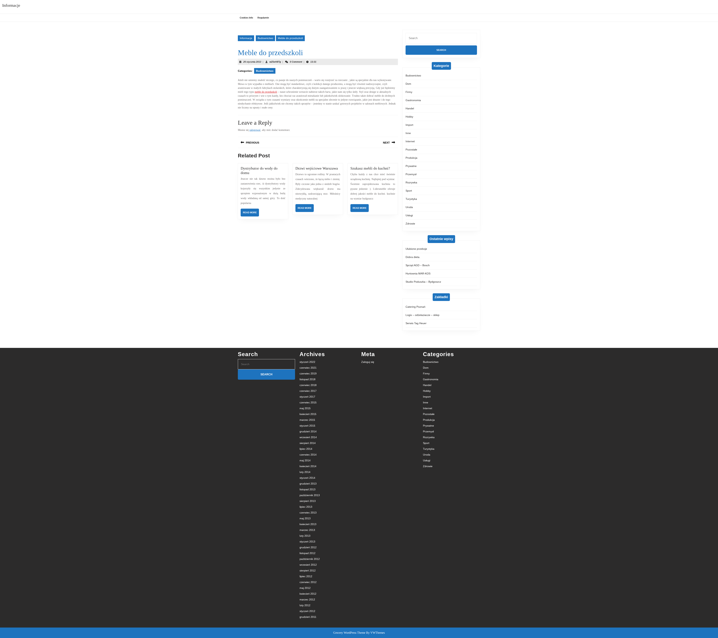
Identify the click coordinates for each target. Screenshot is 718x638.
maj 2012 (305, 587)
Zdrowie (410, 223)
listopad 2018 (307, 379)
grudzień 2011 (308, 616)
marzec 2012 (307, 599)
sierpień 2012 (308, 570)
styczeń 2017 (307, 396)
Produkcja (411, 157)
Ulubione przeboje (416, 248)
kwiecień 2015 (308, 414)
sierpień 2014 (308, 443)
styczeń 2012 (307, 611)
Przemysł (411, 174)
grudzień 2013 (308, 483)
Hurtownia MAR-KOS (418, 273)
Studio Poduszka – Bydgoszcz (423, 281)
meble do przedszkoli (266, 91)
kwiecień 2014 (308, 466)
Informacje (11, 5)
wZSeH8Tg (275, 62)
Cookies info (246, 17)
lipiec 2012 (306, 576)
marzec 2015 (307, 419)
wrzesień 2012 (308, 564)
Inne (408, 133)
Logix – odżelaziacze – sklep (422, 314)
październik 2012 (310, 558)
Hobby (409, 116)
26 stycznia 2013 (252, 62)
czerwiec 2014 (308, 454)
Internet (410, 141)
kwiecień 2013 (308, 524)
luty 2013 (305, 535)
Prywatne (411, 166)
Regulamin (263, 17)
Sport (409, 190)
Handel (410, 108)
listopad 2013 (307, 489)
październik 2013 (310, 495)
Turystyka (411, 198)
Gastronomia (413, 100)
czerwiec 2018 (308, 385)
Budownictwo (265, 38)
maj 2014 (305, 460)
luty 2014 (305, 472)
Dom (408, 83)
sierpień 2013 (308, 500)
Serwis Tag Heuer (416, 323)
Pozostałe (411, 149)
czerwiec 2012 (308, 582)
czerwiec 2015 (308, 402)
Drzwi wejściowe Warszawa (316, 168)
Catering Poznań (415, 306)
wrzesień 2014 (308, 437)
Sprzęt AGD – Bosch (418, 265)
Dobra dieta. (413, 257)
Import (409, 124)
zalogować (254, 130)
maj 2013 (305, 518)
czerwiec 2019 (308, 373)
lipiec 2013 (306, 506)
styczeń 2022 (307, 361)
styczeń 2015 (307, 425)
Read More (251, 213)
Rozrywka (411, 182)
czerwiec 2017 (308, 390)
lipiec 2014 (306, 448)
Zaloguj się (367, 361)
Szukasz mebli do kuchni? (370, 168)
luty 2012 (305, 605)
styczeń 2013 (307, 541)
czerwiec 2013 (308, 512)
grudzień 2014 (308, 431)
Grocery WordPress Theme (349, 632)
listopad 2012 (307, 553)
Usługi (409, 215)
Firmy (409, 91)
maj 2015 (305, 408)
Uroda (409, 207)
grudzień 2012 (308, 547)
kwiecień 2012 (308, 593)
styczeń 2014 (307, 477)
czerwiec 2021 (308, 367)
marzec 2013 (307, 529)
